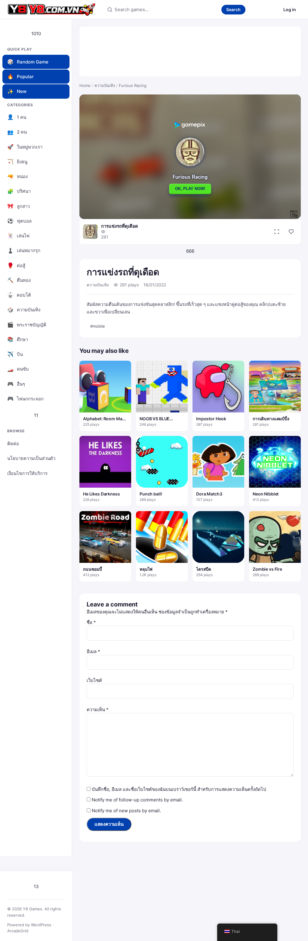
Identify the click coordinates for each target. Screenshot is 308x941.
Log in (289, 9)
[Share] (291, 232)
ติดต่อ (13, 443)
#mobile (97, 326)
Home (85, 85)
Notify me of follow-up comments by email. (137, 800)
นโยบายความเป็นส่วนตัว (31, 458)
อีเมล (93, 651)
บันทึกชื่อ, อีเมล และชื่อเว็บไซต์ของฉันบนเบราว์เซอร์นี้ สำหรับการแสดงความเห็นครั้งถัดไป (179, 789)
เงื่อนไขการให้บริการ (27, 473)
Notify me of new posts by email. (126, 810)
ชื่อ (91, 622)
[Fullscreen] (277, 232)
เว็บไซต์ (94, 680)
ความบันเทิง (104, 85)
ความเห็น (98, 709)
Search (233, 9)
